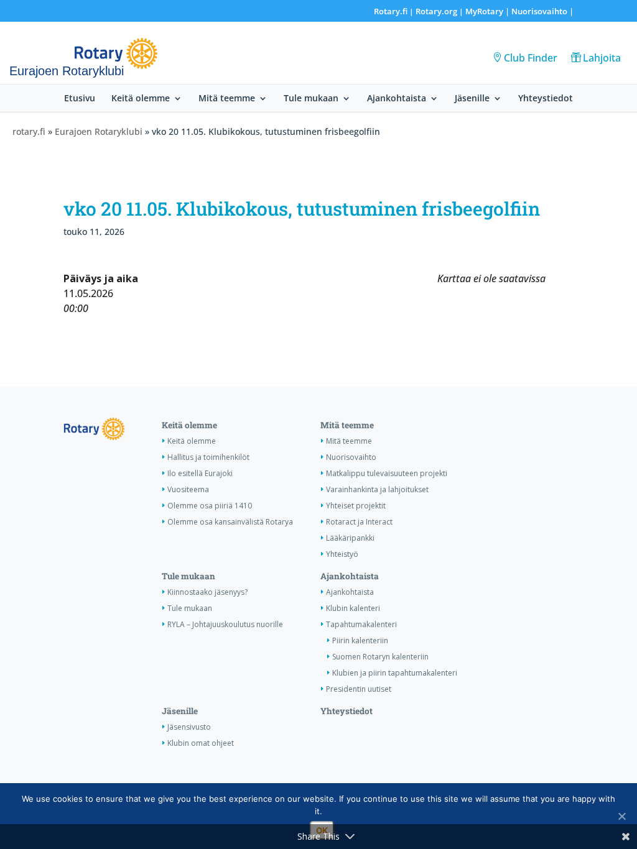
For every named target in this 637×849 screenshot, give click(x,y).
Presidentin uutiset (358, 689)
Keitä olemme (140, 99)
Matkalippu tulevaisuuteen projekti (386, 473)
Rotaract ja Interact (359, 521)
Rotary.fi (390, 11)
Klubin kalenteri (353, 608)
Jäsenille (472, 99)
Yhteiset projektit (356, 505)
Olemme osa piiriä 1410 (209, 505)
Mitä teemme (226, 99)
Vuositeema (188, 489)
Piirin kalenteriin (360, 640)
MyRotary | (488, 11)
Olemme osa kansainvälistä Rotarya (230, 521)
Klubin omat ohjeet (200, 743)
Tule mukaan (311, 99)
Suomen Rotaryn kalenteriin (380, 656)
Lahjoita (602, 58)
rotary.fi (28, 131)
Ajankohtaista (396, 99)
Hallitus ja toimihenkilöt (208, 457)
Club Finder (530, 58)
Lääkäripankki (350, 538)
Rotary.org (436, 11)
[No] (621, 816)
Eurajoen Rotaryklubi (98, 131)
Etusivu (79, 99)
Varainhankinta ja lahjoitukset (377, 489)
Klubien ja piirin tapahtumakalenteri (394, 673)
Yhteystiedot (545, 99)
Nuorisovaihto (539, 11)
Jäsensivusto (189, 727)
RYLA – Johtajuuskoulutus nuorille (225, 624)
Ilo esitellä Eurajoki (200, 473)
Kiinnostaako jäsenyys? (207, 592)
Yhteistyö (342, 554)
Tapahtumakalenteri (361, 624)
